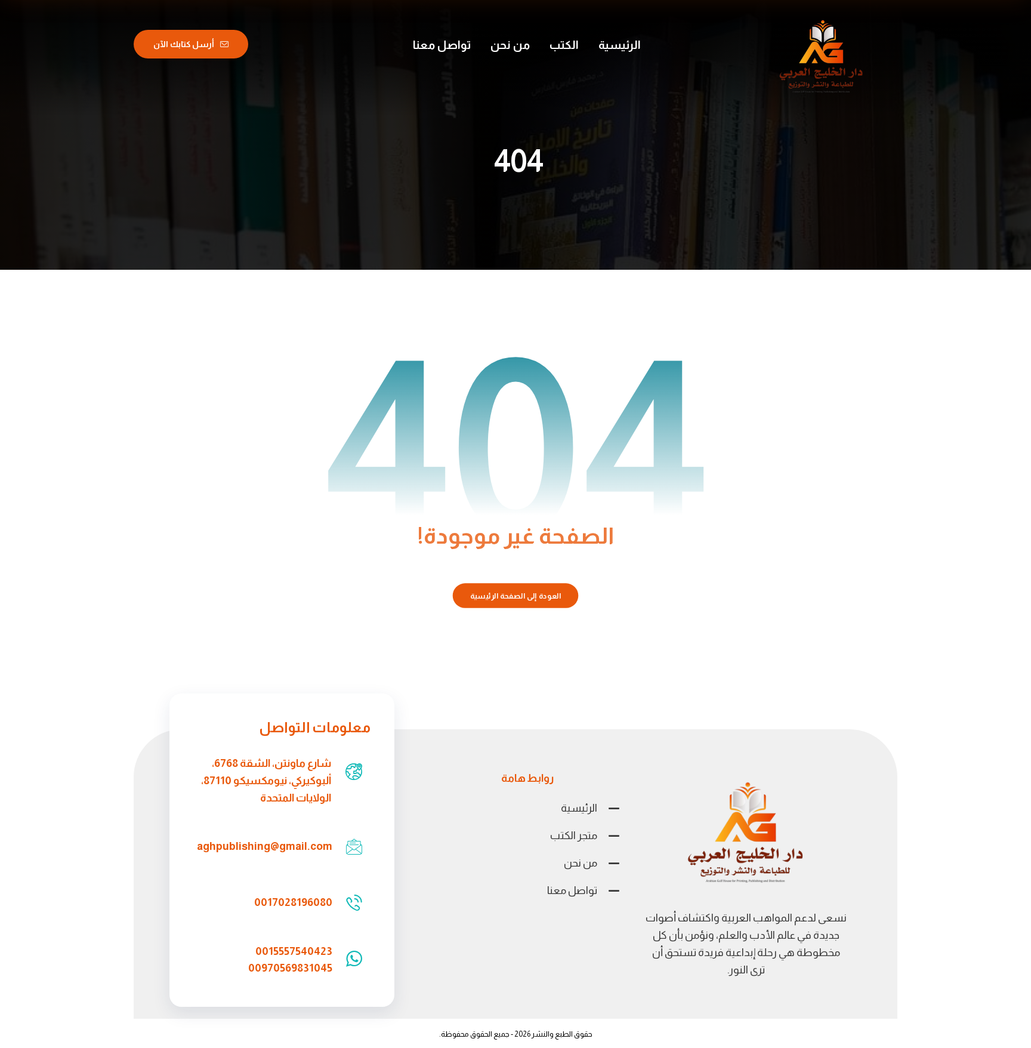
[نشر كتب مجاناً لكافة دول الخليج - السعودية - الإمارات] (822, 58)
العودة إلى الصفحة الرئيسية (515, 595)
